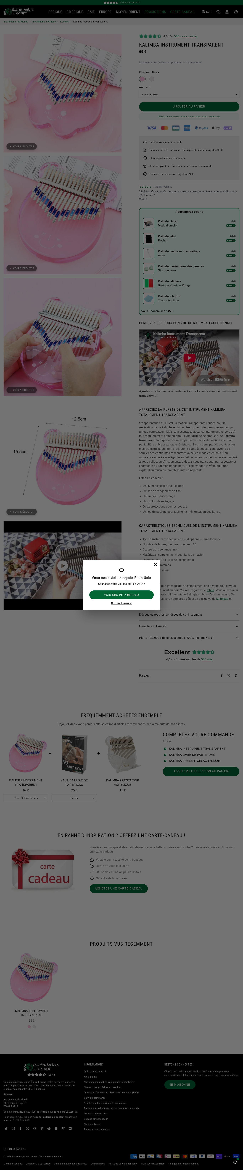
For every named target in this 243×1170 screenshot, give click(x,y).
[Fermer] (155, 564)
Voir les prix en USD (121, 594)
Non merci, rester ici (121, 603)
